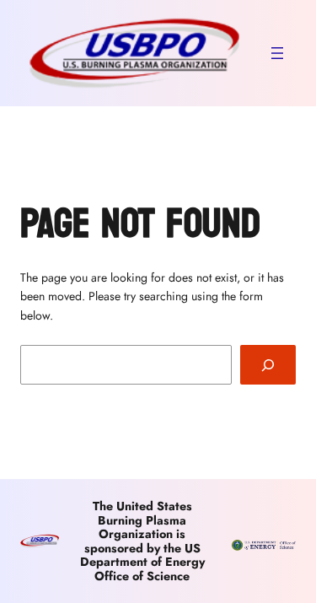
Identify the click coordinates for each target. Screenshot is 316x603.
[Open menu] (277, 53)
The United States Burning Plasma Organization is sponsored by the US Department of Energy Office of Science (142, 541)
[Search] (268, 365)
